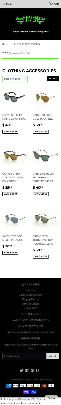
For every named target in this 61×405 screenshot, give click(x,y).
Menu (9, 4)
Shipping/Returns (30, 299)
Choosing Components (30, 295)
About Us (30, 290)
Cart (56, 4)
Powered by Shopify (43, 379)
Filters (53, 78)
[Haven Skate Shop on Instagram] (37, 371)
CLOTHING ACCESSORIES (27, 44)
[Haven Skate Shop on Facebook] (27, 371)
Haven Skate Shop (22, 379)
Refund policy (31, 308)
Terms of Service (30, 303)
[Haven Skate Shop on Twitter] (21, 371)
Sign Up (52, 356)
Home (5, 44)
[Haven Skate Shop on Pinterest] (32, 371)
